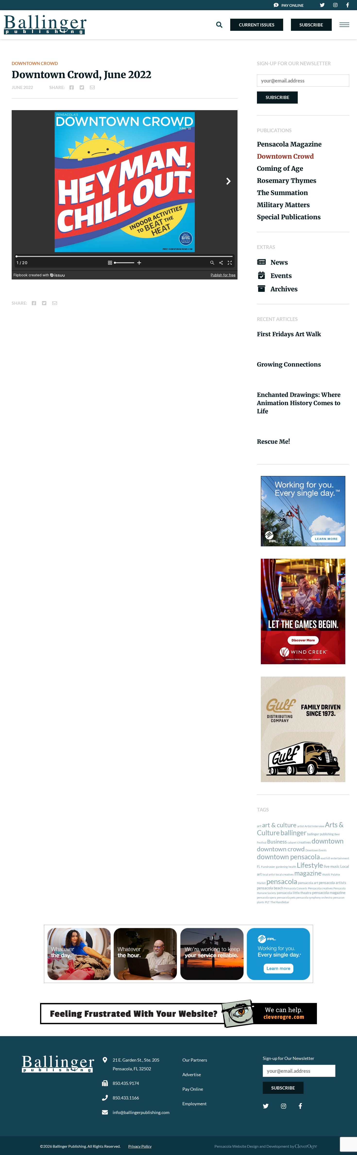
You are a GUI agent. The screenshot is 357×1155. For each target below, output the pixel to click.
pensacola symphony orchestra (314, 897)
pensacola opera (266, 897)
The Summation (282, 193)
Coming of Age (280, 168)
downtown (328, 841)
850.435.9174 (126, 1083)
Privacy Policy (140, 1146)
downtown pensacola (288, 857)
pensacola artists (332, 882)
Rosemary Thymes (286, 181)
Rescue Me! (273, 441)
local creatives (285, 874)
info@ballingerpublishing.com (141, 1112)
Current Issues (256, 24)
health (292, 866)
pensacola (281, 881)
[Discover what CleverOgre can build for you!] (178, 1013)
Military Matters (283, 205)
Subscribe (311, 24)
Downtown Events (316, 850)
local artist (269, 874)
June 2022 (22, 87)
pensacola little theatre (294, 893)
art (259, 826)
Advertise (191, 1074)
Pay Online (292, 5)
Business (277, 841)
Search (219, 24)
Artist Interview (314, 826)
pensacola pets (286, 897)
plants (260, 902)
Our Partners (194, 1060)
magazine (308, 873)
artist (300, 826)
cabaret (292, 842)
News (279, 262)
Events (281, 276)
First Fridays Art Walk (289, 334)
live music (332, 866)
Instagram (283, 1106)
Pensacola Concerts (295, 888)
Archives (284, 289)
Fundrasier (268, 866)
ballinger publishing (320, 834)
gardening (282, 866)
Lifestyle (310, 865)
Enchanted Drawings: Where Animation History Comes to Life (298, 403)
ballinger (293, 833)
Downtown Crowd (35, 63)
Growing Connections (289, 364)
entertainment (340, 858)
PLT (267, 902)
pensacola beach (270, 888)
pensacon (338, 897)
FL (258, 866)
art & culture (279, 825)
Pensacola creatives (320, 888)
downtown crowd (281, 849)
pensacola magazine (328, 892)
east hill (325, 858)
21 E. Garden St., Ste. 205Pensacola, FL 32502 (136, 1064)
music (326, 874)
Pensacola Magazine (289, 144)
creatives (304, 842)
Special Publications (289, 217)
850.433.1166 (126, 1097)
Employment (194, 1103)
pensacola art (308, 883)
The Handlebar (279, 902)
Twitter (266, 1106)
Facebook (300, 1106)
